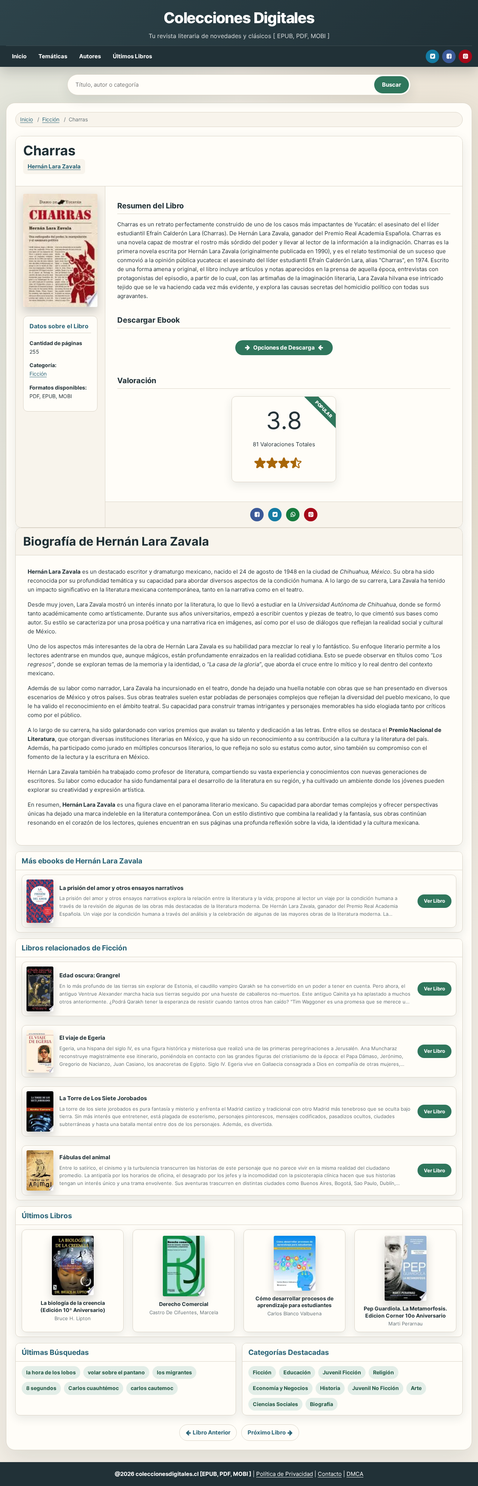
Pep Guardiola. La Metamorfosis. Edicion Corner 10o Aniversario (405, 1312)
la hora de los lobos (51, 1372)
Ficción (50, 119)
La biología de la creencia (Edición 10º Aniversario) (72, 1306)
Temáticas (52, 56)
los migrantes (174, 1372)
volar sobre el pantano (116, 1372)
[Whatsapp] (292, 514)
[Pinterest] (465, 56)
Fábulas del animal (84, 1157)
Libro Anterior (211, 1432)
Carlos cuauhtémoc (93, 1388)
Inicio (19, 56)
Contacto (330, 1473)
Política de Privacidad (284, 1473)
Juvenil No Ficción (375, 1388)
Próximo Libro (267, 1432)
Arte (416, 1388)
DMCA (355, 1473)
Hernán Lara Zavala (54, 166)
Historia (330, 1388)
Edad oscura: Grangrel (89, 975)
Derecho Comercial (183, 1304)
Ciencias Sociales (275, 1404)
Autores (90, 56)
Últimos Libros (132, 56)
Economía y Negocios (280, 1388)
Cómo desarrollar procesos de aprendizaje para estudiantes (294, 1302)
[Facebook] (449, 56)
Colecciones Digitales (239, 18)
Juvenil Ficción (342, 1372)
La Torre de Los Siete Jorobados (103, 1098)
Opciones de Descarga (284, 347)
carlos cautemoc (152, 1388)
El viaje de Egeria (82, 1037)
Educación (297, 1372)
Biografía (321, 1404)
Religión (383, 1372)
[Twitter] (432, 56)
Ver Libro (434, 901)
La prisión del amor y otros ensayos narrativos (121, 887)
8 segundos (41, 1388)
